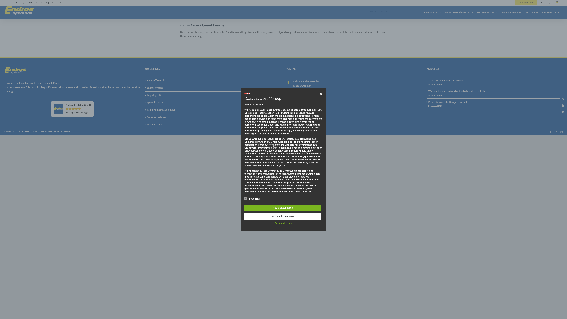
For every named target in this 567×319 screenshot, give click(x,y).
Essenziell (254, 198)
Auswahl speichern (283, 216)
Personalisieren (283, 223)
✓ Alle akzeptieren (283, 207)
